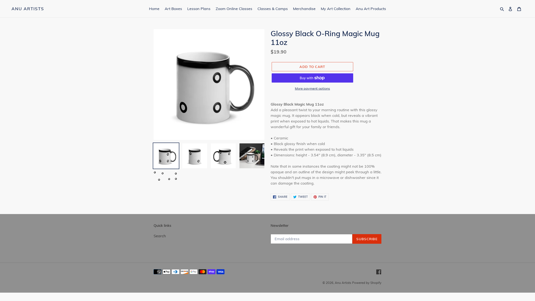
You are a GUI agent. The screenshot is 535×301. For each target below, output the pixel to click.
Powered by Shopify (366, 283)
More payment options (312, 88)
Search (160, 235)
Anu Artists (27, 8)
